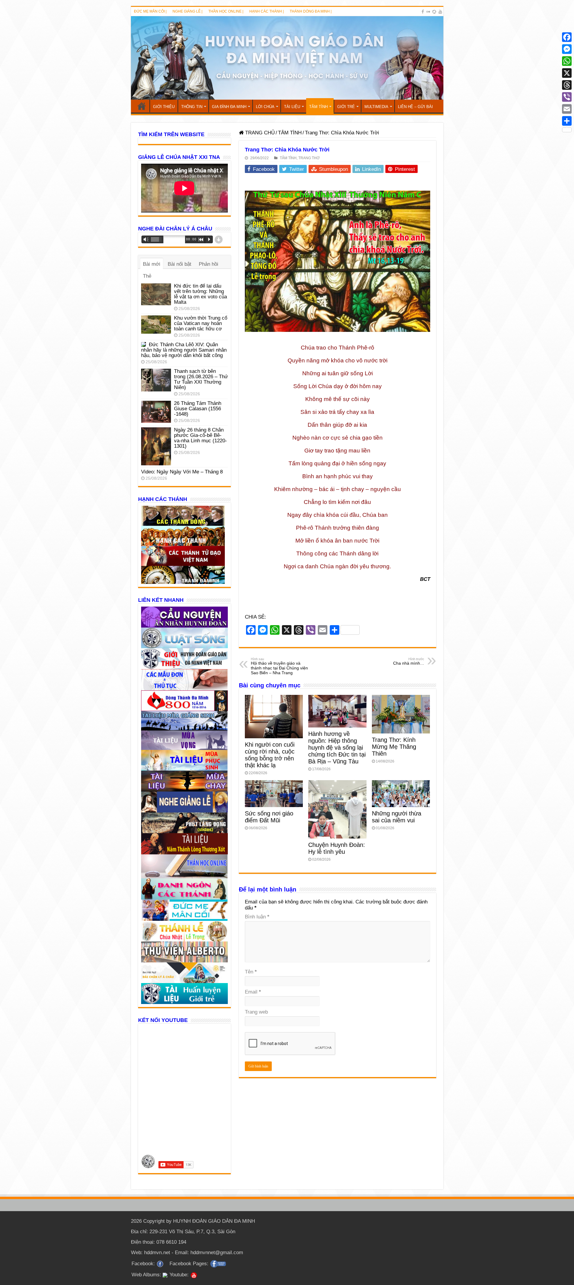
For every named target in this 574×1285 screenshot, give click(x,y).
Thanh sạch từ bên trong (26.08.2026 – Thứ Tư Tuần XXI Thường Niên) (201, 379)
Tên (251, 972)
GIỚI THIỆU (164, 106)
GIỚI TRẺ (346, 106)
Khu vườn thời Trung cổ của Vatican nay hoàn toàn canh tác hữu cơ (200, 323)
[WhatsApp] (567, 61)
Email (253, 992)
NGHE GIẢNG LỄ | (187, 11)
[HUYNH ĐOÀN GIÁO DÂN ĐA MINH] (287, 58)
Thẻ (147, 276)
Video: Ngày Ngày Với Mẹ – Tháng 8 (182, 472)
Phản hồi (208, 264)
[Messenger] (567, 49)
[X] (567, 73)
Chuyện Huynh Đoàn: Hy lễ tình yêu (336, 848)
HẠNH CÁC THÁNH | (266, 11)
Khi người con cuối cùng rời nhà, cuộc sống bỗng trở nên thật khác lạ (269, 754)
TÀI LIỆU (292, 106)
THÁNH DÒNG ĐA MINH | (311, 11)
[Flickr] (428, 11)
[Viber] (567, 97)
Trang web (256, 1012)
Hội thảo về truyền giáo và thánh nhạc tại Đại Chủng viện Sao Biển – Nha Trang (279, 666)
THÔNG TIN (191, 106)
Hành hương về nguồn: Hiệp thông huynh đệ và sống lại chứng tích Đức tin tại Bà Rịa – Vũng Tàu (337, 747)
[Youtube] (440, 11)
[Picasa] (434, 11)
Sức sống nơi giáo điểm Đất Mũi (269, 817)
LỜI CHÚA (265, 106)
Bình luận (257, 917)
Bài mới (151, 264)
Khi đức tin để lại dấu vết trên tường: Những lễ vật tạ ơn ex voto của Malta (200, 294)
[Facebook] (423, 11)
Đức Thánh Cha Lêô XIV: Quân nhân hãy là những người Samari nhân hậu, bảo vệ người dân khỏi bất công (184, 350)
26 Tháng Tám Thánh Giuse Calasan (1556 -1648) (197, 408)
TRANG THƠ (309, 158)
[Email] (567, 109)
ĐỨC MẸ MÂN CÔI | (150, 11)
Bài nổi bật (179, 264)
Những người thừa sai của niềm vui (396, 817)
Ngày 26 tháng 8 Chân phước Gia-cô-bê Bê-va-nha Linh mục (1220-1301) (200, 438)
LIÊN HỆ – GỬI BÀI (415, 106)
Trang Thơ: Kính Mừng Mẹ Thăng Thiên (394, 746)
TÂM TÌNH (318, 106)
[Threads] (567, 85)
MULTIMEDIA (376, 106)
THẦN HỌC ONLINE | (225, 11)
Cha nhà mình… (408, 661)
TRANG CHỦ (141, 106)
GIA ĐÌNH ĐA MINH (229, 106)
